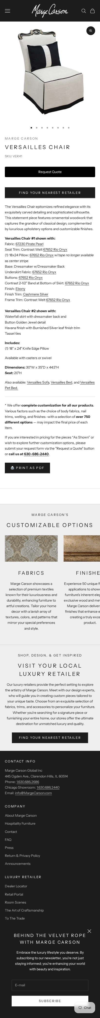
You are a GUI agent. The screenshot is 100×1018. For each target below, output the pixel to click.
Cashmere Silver (35, 294)
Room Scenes (15, 902)
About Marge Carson (21, 815)
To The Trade (15, 918)
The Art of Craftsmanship (24, 910)
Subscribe (50, 1001)
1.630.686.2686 (28, 782)
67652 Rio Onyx (55, 249)
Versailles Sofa (38, 382)
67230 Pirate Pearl (29, 244)
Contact (11, 831)
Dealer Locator (16, 886)
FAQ (8, 839)
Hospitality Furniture (20, 823)
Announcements (18, 863)
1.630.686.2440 (48, 787)
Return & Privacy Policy (22, 855)
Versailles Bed (61, 382)
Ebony (20, 289)
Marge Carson (21, 138)
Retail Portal (14, 894)
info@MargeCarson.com (33, 793)
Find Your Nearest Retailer (50, 193)
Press (9, 847)
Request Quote (50, 172)
